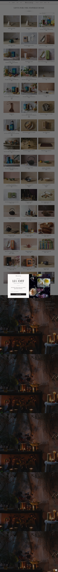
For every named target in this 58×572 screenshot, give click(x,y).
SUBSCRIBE (18, 294)
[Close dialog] (49, 275)
